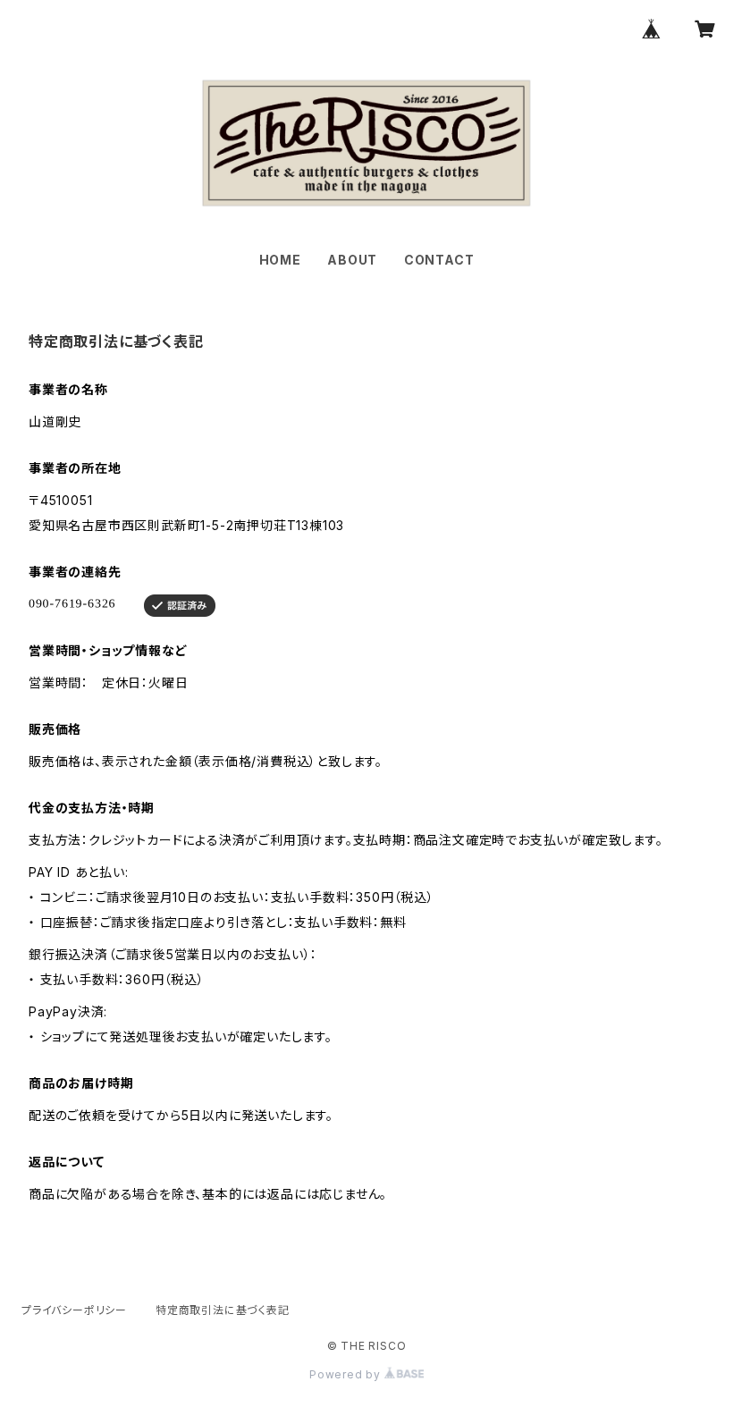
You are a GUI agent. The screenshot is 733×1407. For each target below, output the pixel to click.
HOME (280, 259)
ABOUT (352, 259)
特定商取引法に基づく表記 (223, 1310)
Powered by (346, 1374)
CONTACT (439, 259)
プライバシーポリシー (74, 1310)
